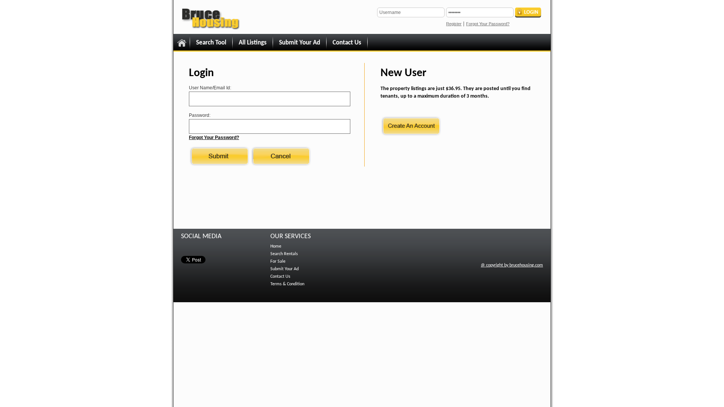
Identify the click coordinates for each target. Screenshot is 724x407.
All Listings (253, 43)
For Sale (277, 261)
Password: (199, 115)
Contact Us (347, 43)
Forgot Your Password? (487, 23)
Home (275, 246)
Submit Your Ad (299, 43)
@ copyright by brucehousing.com (512, 265)
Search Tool (211, 43)
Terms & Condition (287, 284)
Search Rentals (284, 254)
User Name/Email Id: (210, 87)
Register (454, 23)
